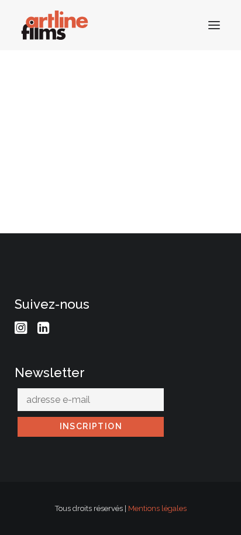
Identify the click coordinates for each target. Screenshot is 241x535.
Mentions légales (157, 508)
